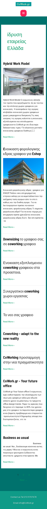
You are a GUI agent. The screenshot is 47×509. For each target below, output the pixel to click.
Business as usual (16, 437)
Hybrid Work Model (16, 63)
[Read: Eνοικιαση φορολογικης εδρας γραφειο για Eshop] (23, 171)
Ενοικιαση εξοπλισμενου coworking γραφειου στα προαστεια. (22, 267)
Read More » (8, 137)
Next (23, 480)
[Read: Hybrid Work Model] (23, 81)
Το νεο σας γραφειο (18, 314)
